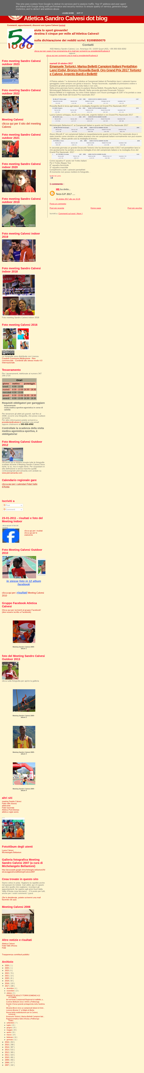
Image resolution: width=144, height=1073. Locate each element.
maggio (10, 1030)
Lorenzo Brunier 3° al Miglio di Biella (20, 1010)
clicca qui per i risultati (33, 531)
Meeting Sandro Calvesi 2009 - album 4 (24, 789)
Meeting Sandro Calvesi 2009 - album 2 (24, 716)
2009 (7, 1060)
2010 (7, 1057)
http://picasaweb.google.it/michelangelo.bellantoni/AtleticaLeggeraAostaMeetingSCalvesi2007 (23, 871)
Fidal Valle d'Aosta (9, 946)
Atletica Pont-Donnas (10, 810)
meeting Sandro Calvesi (11, 801)
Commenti (10, 509)
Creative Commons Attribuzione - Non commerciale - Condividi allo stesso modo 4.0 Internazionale (22, 360)
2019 (7, 981)
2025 (7, 968)
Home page (96, 208)
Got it (80, 13)
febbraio (10, 1037)
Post (7, 505)
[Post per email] (51, 177)
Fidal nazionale (8, 808)
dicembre (10, 988)
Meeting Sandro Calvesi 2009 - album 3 (24, 753)
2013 (7, 1050)
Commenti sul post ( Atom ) (70, 213)
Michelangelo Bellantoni (11, 852)
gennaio (10, 1040)
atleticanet (6, 806)
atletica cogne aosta (10, 812)
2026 (7, 965)
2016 (7, 1042)
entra (62, 25)
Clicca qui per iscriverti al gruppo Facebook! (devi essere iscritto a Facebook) (21, 611)
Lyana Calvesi (8, 850)
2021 (7, 976)
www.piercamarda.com (12, 473)
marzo (9, 1035)
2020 (7, 978)
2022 (7, 973)
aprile (9, 1032)
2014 (7, 1047)
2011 (7, 1055)
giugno (9, 1028)
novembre (11, 991)
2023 (7, 970)
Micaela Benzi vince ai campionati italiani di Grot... (25, 1008)
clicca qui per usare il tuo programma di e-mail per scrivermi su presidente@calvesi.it (72, 51)
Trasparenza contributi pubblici (15, 954)
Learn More (68, 13)
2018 (7, 983)
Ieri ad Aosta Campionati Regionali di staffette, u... (25, 999)
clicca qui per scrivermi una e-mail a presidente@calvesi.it (72, 55)
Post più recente (57, 208)
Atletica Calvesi (8, 944)
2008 (7, 1063)
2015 (7, 1045)
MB (58, 189)
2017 (7, 986)
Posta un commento (58, 204)
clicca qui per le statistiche (30, 534)
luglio (9, 1025)
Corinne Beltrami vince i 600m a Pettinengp (22, 1002)
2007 (7, 1065)
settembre (11, 1023)
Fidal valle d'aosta (9, 803)
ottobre (9, 993)
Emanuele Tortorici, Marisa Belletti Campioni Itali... (25, 1016)
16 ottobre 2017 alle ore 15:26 (68, 199)
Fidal (4, 948)
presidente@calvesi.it (11, 422)
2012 (7, 1052)
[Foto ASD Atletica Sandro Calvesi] (10, 542)
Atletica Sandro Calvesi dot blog (65, 18)
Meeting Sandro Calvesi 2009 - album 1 (24, 647)
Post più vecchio (135, 208)
